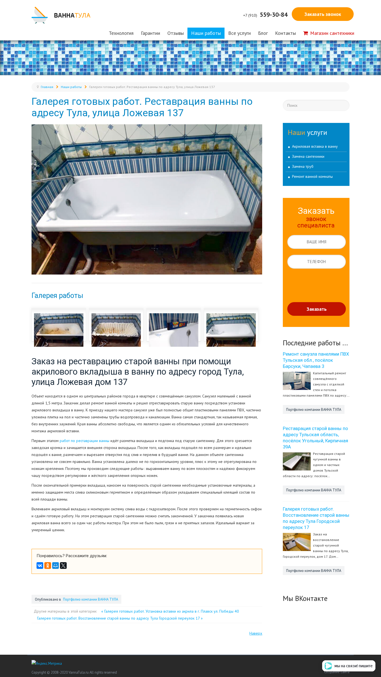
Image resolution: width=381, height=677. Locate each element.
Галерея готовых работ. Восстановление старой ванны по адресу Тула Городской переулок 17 (316, 518)
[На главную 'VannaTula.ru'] (61, 15)
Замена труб (303, 166)
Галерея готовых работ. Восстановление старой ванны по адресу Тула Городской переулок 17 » (120, 618)
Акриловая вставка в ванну (315, 146)
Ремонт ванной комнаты (312, 176)
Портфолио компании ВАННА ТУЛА (90, 599)
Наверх (255, 633)
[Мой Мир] (55, 565)
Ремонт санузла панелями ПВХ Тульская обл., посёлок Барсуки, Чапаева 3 (316, 360)
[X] (63, 565)
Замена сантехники (308, 156)
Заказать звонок (322, 14)
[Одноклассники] (47, 565)
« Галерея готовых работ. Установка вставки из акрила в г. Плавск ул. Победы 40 (170, 611)
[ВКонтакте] (40, 565)
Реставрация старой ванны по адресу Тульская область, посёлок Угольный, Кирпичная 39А (315, 438)
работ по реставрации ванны (84, 440)
